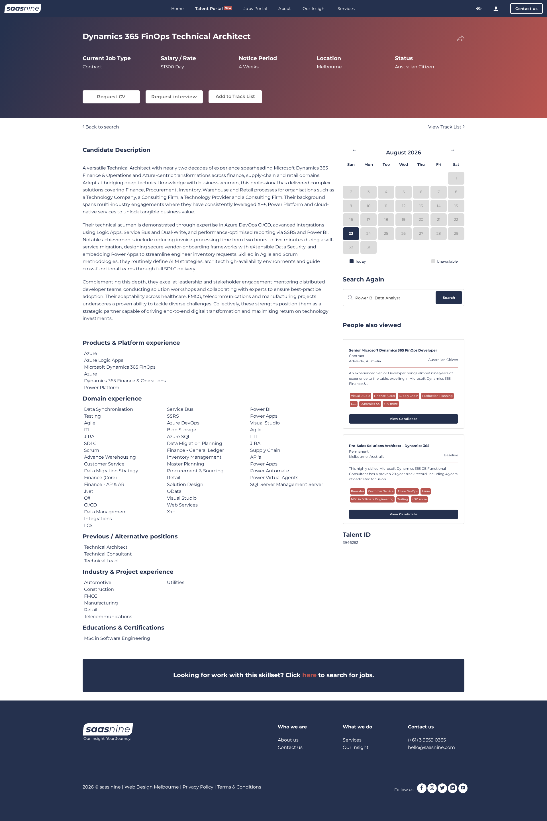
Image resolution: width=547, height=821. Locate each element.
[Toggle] (457, 37)
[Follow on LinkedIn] (452, 788)
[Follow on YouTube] (463, 788)
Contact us (290, 747)
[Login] (496, 8)
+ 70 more (419, 499)
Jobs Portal (255, 8)
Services (346, 8)
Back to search (101, 127)
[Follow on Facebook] (421, 788)
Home (177, 8)
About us (288, 740)
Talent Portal (209, 8)
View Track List (445, 127)
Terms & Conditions (239, 787)
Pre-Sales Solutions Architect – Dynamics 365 (389, 446)
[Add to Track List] (453, 352)
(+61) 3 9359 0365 (427, 740)
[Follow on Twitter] (442, 788)
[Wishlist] (479, 8)
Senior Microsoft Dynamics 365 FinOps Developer (393, 350)
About (284, 8)
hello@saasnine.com (431, 747)
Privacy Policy (198, 787)
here (309, 675)
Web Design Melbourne (152, 787)
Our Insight (314, 8)
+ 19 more (391, 404)
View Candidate (403, 419)
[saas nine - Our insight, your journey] (22, 8)
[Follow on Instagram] (432, 788)
